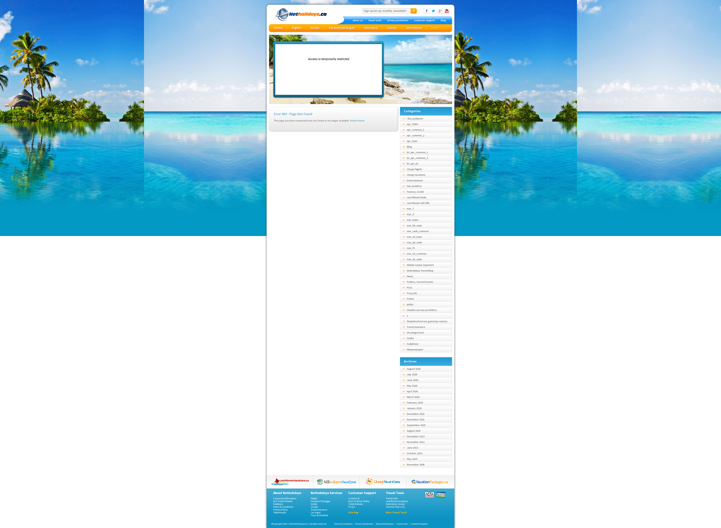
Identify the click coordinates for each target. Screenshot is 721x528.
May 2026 (412, 385)
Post (409, 287)
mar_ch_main (414, 236)
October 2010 (414, 453)
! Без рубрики (415, 118)
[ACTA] (429, 494)
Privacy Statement (364, 523)
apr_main (412, 141)
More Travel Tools (396, 512)
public (410, 304)
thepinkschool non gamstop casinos (427, 321)
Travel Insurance (416, 327)
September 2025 (416, 425)
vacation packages (342, 27)
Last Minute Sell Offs (418, 203)
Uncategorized (415, 332)
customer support (424, 20)
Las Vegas (316, 512)
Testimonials (279, 512)
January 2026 (414, 408)
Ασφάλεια (412, 343)
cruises (392, 27)
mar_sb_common (416, 253)
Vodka (410, 338)
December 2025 (416, 414)
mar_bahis (413, 220)
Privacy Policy (280, 509)
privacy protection (397, 20)
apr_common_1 (415, 129)
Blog (409, 146)
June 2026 (412, 380)
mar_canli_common (418, 231)
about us (358, 20)
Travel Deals (392, 498)
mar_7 (410, 208)
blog (443, 20)
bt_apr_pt (412, 163)
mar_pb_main (414, 242)
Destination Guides (395, 504)
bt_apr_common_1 (417, 152)
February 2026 (415, 402)
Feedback (278, 504)
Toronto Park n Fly (395, 506)
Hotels (314, 504)
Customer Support (419, 523)
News (410, 276)
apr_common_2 (415, 135)
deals (435, 27)
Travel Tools (402, 523)
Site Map (353, 512)
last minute (414, 27)
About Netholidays (385, 523)
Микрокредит (415, 349)
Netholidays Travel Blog (420, 270)
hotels (315, 27)
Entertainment (415, 180)
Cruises (314, 506)
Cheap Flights (414, 169)
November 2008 (416, 464)
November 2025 (416, 419)
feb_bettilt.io (414, 186)
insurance (371, 27)
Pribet (410, 298)
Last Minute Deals (416, 197)
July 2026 (412, 374)
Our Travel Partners (282, 501)
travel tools (375, 20)
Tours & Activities (319, 515)
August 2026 (414, 368)
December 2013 (416, 436)
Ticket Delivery (355, 504)
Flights (314, 498)
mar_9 (410, 214)
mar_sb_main (414, 259)
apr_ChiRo (412, 124)
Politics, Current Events (420, 282)
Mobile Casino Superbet (420, 265)
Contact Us (354, 498)
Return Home (357, 120)
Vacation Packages (320, 501)
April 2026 (412, 391)
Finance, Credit (415, 191)
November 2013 (416, 442)
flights (296, 27)
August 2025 (414, 430)
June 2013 (412, 447)
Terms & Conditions (283, 506)
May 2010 (412, 459)
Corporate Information (284, 498)
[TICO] (441, 494)
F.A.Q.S (351, 506)
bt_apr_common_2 (417, 158)
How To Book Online (358, 501)
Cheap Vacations (416, 175)
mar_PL (411, 248)
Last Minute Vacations (397, 501)
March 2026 (413, 397)
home (278, 27)
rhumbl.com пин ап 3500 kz (422, 310)
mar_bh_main (414, 225)
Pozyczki (412, 293)
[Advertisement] (418, 69)
